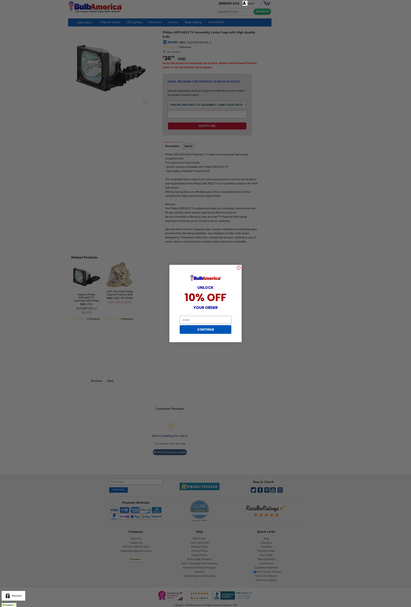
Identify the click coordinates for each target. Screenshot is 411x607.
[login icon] (245, 3)
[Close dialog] (238, 267)
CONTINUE (205, 329)
